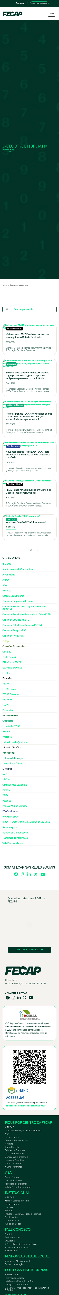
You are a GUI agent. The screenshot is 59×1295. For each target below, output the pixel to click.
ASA (7, 1134)
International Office (15, 1153)
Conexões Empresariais (16, 1157)
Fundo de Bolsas (13, 1163)
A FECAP (9, 1127)
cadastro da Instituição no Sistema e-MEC (26, 1105)
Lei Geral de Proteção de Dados (20, 1281)
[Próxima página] (37, 550)
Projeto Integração (14, 1264)
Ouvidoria (10, 1241)
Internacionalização (15, 1278)
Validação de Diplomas (16, 1184)
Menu (51, 13)
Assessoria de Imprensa (17, 1247)
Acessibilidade (12, 1274)
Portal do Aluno (40, 3)
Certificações (11, 1217)
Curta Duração (12, 1147)
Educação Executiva (15, 1150)
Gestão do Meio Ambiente (18, 1261)
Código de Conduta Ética (17, 1284)
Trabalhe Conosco (14, 1237)
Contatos (9, 1234)
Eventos (9, 1210)
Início (5, 285)
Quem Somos (12, 1177)
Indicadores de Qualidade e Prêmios (23, 1130)
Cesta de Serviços (14, 1180)
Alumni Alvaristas (13, 1167)
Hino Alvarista (12, 1220)
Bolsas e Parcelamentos (17, 1140)
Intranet (21, 3)
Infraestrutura (12, 1137)
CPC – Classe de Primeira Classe (21, 1244)
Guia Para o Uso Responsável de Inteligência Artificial (27, 1289)
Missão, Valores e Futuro (17, 1201)
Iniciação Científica (14, 1160)
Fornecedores (12, 1250)
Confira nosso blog (28, 950)
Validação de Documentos (18, 1187)
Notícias (9, 1144)
